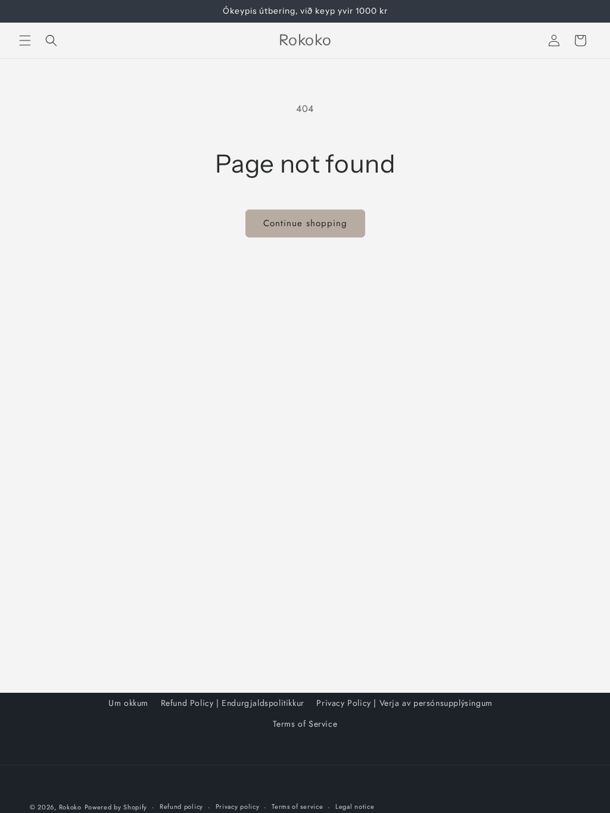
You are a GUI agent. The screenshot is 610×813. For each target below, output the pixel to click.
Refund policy (181, 806)
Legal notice (354, 806)
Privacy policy (238, 806)
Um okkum (128, 703)
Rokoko (70, 807)
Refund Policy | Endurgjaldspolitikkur (232, 703)
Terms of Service (305, 724)
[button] (25, 40)
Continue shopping (305, 223)
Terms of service (297, 806)
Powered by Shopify (116, 807)
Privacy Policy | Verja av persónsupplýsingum (404, 703)
